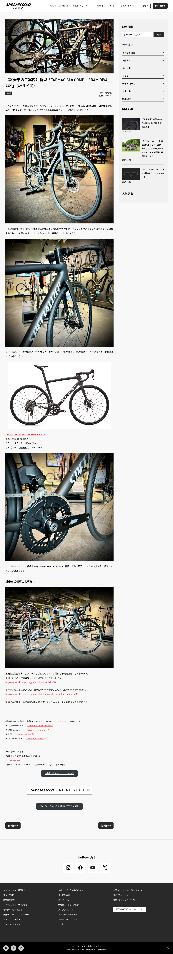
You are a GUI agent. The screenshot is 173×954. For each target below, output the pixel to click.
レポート (126, 91)
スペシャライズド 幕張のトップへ (86, 946)
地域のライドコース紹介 (68, 905)
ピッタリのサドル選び (12, 910)
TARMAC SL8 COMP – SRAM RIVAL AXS (25, 434)
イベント (126, 68)
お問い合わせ (160, 6)
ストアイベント (64, 900)
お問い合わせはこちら (67, 920)
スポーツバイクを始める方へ (70, 890)
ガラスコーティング (11, 924)
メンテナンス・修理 (11, 920)
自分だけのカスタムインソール (16, 915)
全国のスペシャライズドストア (126, 890)
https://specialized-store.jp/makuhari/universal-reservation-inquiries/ (40, 694)
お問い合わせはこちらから (59, 773)
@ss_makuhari (25, 734)
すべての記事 (128, 52)
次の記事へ (106, 825)
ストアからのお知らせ (67, 915)
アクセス (144, 6)
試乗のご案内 (9, 900)
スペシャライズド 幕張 (35, 738)
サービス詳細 (64, 895)
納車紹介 (126, 98)
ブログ (8, 93)
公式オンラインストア (122, 900)
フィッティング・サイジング (15, 905)
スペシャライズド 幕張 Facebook (40, 725)
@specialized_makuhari (36, 730)
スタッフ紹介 (9, 895)
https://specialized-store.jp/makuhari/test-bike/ (29, 682)
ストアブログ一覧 (65, 910)
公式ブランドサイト (121, 895)
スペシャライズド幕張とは (14, 890)
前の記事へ (13, 825)
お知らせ (126, 60)
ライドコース (128, 83)
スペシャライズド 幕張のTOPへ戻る (59, 806)
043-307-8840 (15, 760)
